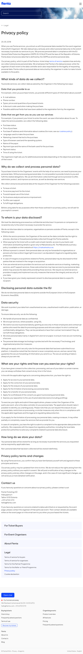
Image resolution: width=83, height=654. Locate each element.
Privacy (14, 651)
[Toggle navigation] (80, 4)
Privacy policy (9, 571)
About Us (4, 635)
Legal (5, 25)
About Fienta (11, 543)
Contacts (4, 638)
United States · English (74, 651)
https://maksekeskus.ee (43, 247)
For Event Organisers (15, 534)
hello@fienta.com (7, 606)
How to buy (5, 614)
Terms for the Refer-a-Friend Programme (20, 567)
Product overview (49, 614)
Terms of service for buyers (14, 557)
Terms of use (5, 621)
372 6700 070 (21, 606)
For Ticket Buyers (13, 525)
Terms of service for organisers (16, 560)
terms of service (55, 61)
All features (47, 618)
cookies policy (66, 131)
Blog (3, 642)
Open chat (7, 595)
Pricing (45, 621)
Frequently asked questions (11, 618)
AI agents (21, 651)
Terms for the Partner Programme (17, 564)
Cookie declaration (11, 574)
